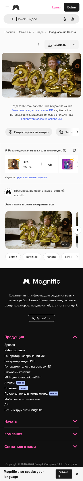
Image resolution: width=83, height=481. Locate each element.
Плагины (15, 388)
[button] (41, 318)
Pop (25, 166)
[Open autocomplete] (10, 19)
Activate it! (63, 474)
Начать (10, 421)
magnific (19, 195)
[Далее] (77, 132)
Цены (56, 7)
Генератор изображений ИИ (24, 355)
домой (13, 256)
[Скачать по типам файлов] (74, 44)
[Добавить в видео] (41, 164)
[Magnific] (41, 282)
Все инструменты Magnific (23, 409)
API (6, 404)
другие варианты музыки (31, 177)
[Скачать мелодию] (50, 164)
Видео (40, 32)
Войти (71, 7)
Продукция (14, 336)
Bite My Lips (28, 162)
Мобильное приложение (22, 399)
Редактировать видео (31, 132)
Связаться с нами (20, 446)
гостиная (32, 256)
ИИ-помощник (14, 350)
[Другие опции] (38, 44)
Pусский (41, 318)
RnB (31, 166)
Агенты (14, 382)
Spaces (9, 344)
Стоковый (25, 32)
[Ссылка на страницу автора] (8, 192)
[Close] (77, 474)
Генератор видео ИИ (19, 361)
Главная (9, 32)
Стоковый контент (17, 372)
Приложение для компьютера (30, 393)
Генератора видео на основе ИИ (32, 110)
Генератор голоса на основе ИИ (41, 119)
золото (51, 256)
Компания (13, 433)
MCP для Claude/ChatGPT (23, 377)
